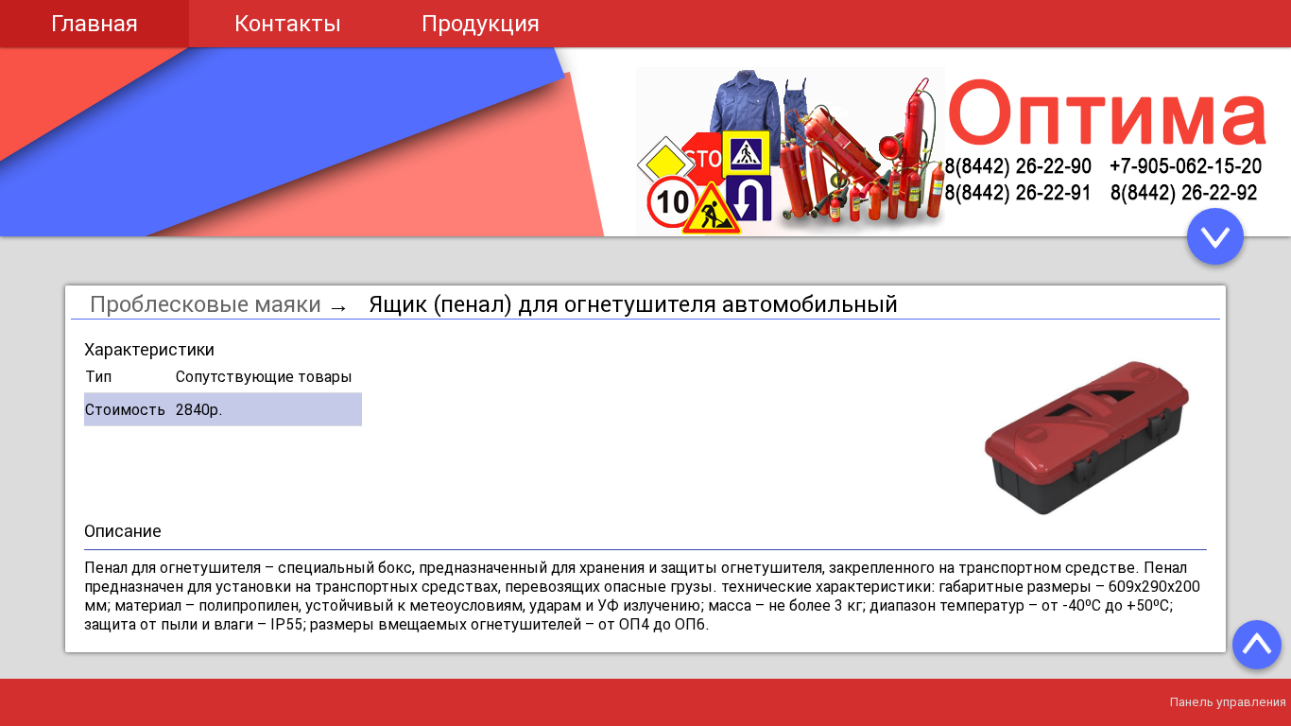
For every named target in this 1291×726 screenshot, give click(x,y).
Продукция (481, 23)
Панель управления (1228, 702)
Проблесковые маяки (208, 304)
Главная (94, 23)
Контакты (287, 23)
